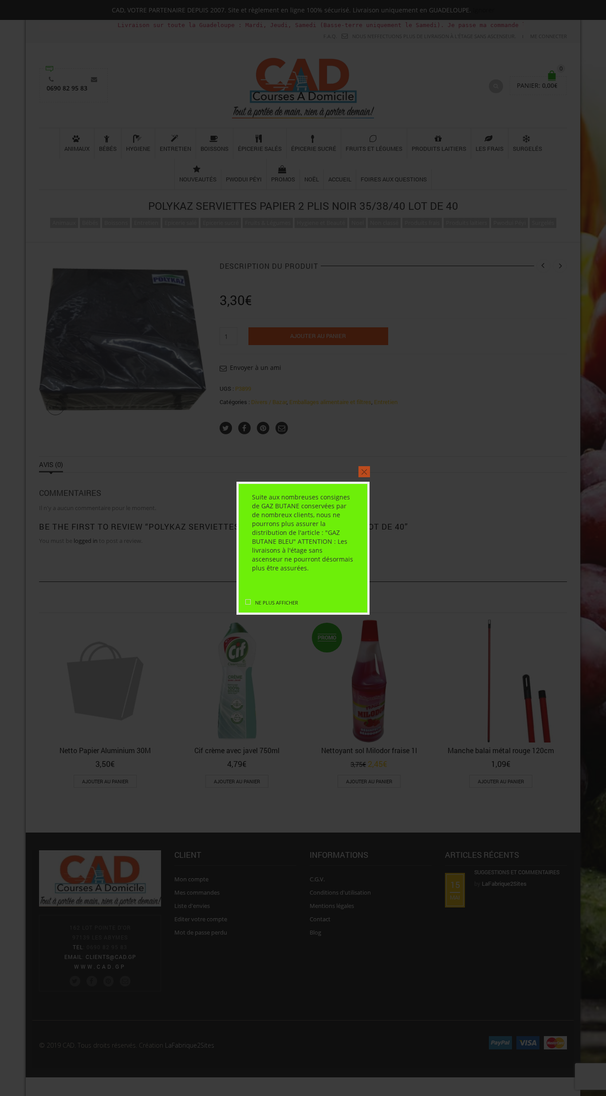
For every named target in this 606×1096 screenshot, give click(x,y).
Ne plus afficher (276, 602)
